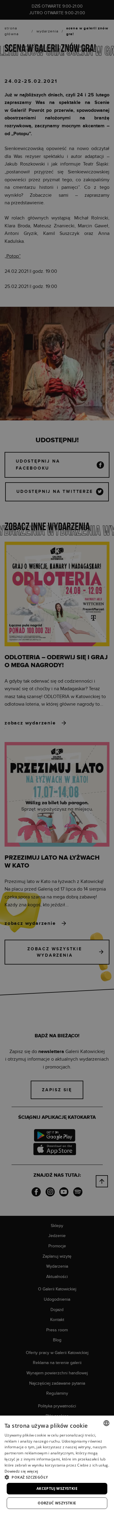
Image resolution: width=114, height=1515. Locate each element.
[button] (57, 1477)
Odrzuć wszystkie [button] (57, 1503)
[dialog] (57, 757)
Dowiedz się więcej (21, 1471)
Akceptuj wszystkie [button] (57, 1488)
